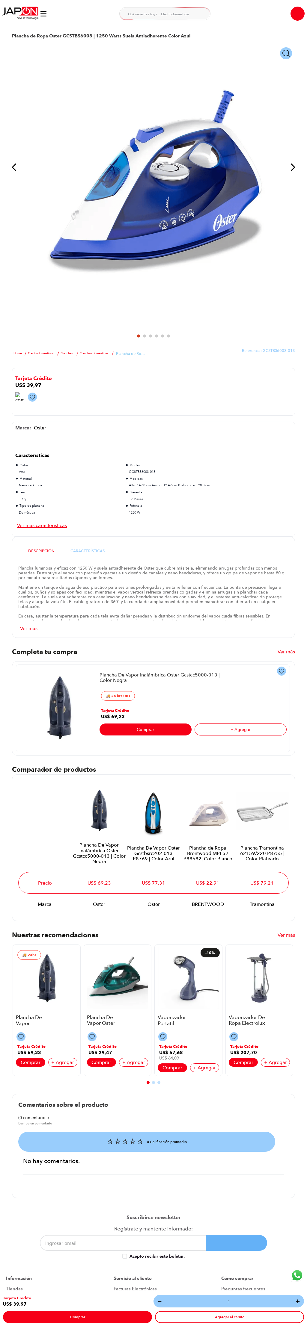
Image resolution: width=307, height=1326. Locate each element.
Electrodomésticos (40, 353)
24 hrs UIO (120, 696)
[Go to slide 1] (138, 335)
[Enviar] (236, 1243)
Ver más (286, 652)
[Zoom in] (286, 53)
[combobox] (164, 13)
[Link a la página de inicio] (17, 353)
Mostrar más (42, 525)
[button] (17, 1298)
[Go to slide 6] (168, 335)
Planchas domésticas (94, 353)
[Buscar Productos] (202, 13)
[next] (293, 167)
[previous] (14, 167)
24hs (32, 955)
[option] (153, 185)
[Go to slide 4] (156, 335)
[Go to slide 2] (144, 335)
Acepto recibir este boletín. (157, 1256)
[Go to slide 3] (150, 335)
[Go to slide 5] (162, 335)
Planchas (67, 353)
